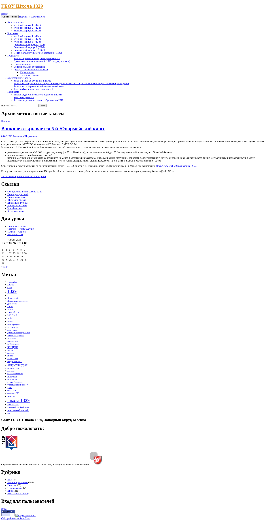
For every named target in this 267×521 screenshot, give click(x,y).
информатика (12, 341)
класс (12, 176)
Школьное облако (16, 200)
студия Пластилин (15, 382)
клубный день (13, 344)
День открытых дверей (17, 301)
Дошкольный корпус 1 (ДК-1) (29, 44)
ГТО (9, 295)
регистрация (12, 379)
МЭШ (10, 309)
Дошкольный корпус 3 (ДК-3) (29, 50)
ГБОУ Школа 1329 (22, 6)
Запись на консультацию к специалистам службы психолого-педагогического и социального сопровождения (71, 83)
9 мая (9, 288)
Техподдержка (15, 488)
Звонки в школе (15, 22)
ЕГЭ (9, 479)
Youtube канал (14, 208)
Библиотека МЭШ (17, 205)
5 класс (5, 176)
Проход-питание (22, 64)
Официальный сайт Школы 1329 (24, 191)
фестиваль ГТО (13, 393)
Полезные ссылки (29, 75)
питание (11, 371)
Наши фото (13, 91)
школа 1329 (18, 400)
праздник (12, 376)
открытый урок (17, 364)
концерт (12, 347)
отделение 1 (14, 361)
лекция (10, 350)
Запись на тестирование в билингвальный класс (39, 86)
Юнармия (41, 176)
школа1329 (13, 404)
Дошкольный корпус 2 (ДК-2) (29, 47)
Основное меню (9, 17)
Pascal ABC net (15, 234)
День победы (12, 304)
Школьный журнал (17, 202)
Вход (3, 508)
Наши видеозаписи (17, 482)
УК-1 (10, 318)
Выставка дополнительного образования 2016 (38, 94)
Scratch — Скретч (16, 231)
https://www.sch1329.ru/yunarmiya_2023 (176, 166)
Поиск (4, 13)
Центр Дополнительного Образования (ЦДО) (38, 53)
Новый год (13, 312)
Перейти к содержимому (32, 16)
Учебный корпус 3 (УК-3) (27, 30)
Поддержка (13, 55)
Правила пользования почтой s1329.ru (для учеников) (42, 61)
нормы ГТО (12, 358)
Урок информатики (24, 97)
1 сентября (12, 282)
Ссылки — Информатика (20, 229)
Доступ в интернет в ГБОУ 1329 (31, 69)
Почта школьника (16, 197)
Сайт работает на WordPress (15, 518)
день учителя (12, 330)
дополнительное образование (18, 333)
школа (11, 396)
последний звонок (15, 374)
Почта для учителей (17, 194)
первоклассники (13, 368)
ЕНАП (10, 307)
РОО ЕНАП (12, 315)
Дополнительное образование (29, 66)
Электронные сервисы (19, 78)
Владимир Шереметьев (25, 136)
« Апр (4, 266)
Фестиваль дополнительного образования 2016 (38, 100)
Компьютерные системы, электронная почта (37, 58)
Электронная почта (17, 493)
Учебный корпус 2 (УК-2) (27, 27)
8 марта (10, 284)
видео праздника (13, 324)
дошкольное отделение (15, 335)
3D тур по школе (16, 211)
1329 (12, 291)
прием (18, 176)
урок (9, 387)
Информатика (27, 72)
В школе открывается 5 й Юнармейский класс (53, 128)
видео (10, 321)
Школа (11, 490)
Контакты (12, 33)
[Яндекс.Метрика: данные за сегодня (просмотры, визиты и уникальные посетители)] (25, 515)
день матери (12, 327)
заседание (11, 338)
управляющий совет (17, 384)
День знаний (12, 298)
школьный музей (18, 410)
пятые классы (28, 176)
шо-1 (9, 414)
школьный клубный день (18, 407)
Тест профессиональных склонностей (33, 89)
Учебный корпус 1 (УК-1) (27, 25)
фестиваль (11, 390)
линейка (10, 353)
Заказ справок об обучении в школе (32, 80)
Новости (5, 121)
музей (10, 356)
